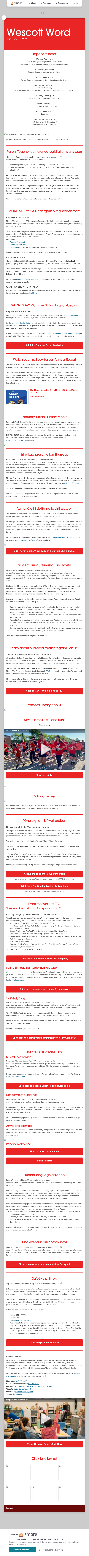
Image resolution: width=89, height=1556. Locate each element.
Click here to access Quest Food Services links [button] (44, 1085)
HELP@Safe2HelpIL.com (23, 1320)
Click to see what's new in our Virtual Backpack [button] (44, 1264)
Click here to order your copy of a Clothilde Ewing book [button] (44, 551)
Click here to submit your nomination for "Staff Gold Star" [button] (44, 1037)
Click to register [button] (44, 775)
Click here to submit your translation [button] (44, 873)
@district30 (17, 1394)
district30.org (32, 293)
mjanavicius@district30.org (25, 540)
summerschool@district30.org (67, 333)
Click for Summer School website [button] (44, 345)
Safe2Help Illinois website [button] (44, 1342)
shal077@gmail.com (16, 980)
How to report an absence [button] (44, 1151)
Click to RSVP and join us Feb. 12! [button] (44, 690)
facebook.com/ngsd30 (24, 1392)
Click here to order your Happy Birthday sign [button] (44, 989)
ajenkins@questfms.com (15, 1077)
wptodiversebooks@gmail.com (64, 537)
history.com (73, 430)
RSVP (48, 671)
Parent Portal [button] (44, 1160)
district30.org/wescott (22, 1389)
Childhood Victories (71, 483)
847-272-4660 (21, 1381)
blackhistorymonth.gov (15, 440)
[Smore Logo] (16, 3)
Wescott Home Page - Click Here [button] (45, 1444)
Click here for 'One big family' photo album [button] (44, 886)
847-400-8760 (33, 1384)
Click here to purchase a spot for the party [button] (44, 958)
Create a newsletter (22, 1550)
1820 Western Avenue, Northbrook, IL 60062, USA (33, 1386)
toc (4, 17)
